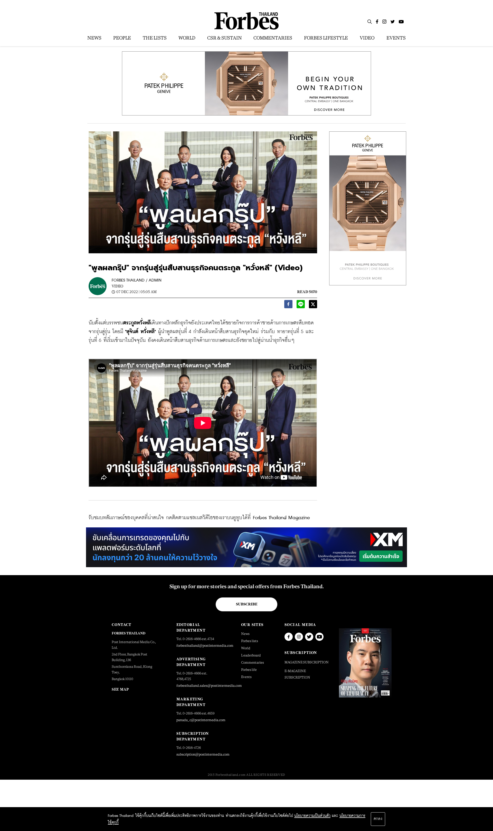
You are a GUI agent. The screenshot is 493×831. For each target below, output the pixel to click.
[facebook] (288, 305)
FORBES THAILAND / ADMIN (137, 280)
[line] (301, 305)
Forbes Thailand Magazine (281, 517)
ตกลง (378, 819)
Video (117, 286)
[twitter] (313, 305)
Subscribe (246, 604)
